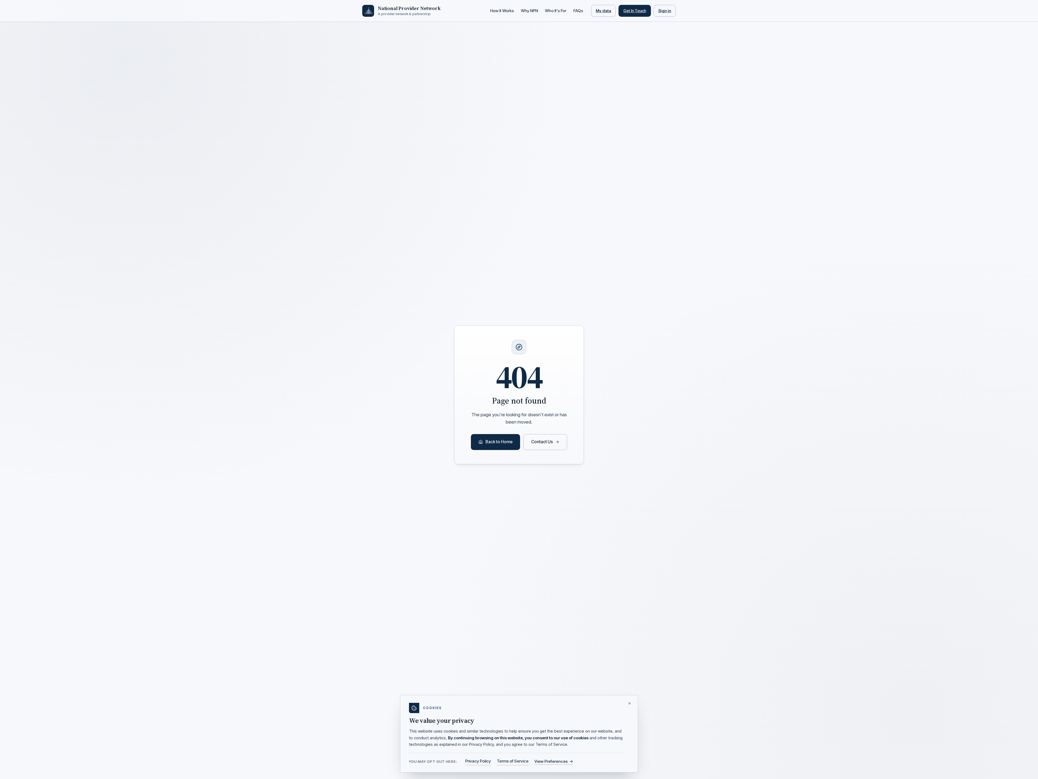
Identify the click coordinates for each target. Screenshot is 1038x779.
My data (603, 10)
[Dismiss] (629, 703)
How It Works (502, 10)
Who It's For (555, 10)
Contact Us (542, 441)
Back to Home (499, 441)
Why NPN (529, 10)
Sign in (664, 10)
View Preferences (553, 761)
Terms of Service (512, 761)
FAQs (578, 10)
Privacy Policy (478, 761)
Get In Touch (634, 10)
